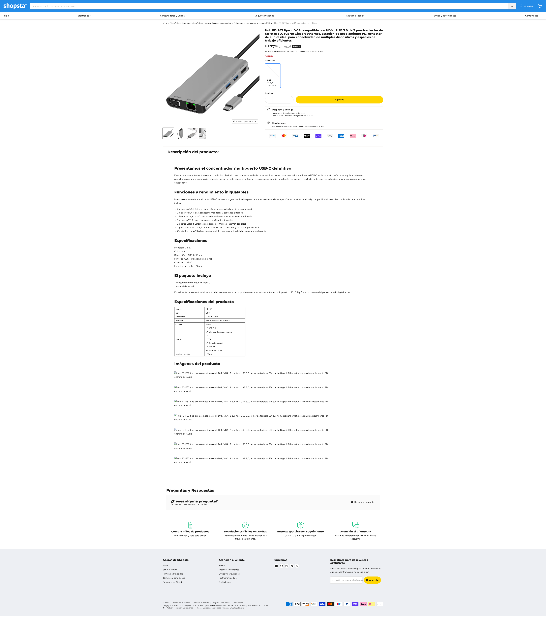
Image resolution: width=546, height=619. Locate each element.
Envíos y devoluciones (445, 15)
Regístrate (372, 580)
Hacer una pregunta (363, 502)
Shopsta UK (227, 608)
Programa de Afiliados (173, 582)
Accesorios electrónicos (192, 23)
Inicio (6, 15)
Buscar (222, 565)
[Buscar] (512, 6)
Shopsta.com (238, 608)
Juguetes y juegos (265, 15)
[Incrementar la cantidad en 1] (289, 99)
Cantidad (269, 93)
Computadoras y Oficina (172, 15)
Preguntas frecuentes (229, 569)
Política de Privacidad (173, 573)
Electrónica (84, 15)
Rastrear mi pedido (355, 15)
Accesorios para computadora (218, 23)
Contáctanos (531, 15)
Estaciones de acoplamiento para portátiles (253, 23)
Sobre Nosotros (170, 569)
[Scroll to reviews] (324, 44)
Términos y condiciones (174, 578)
